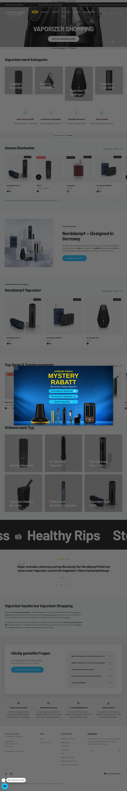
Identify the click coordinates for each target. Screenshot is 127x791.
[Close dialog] (16, 368)
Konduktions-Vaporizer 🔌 (63, 396)
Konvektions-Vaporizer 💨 (63, 391)
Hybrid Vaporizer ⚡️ (63, 402)
